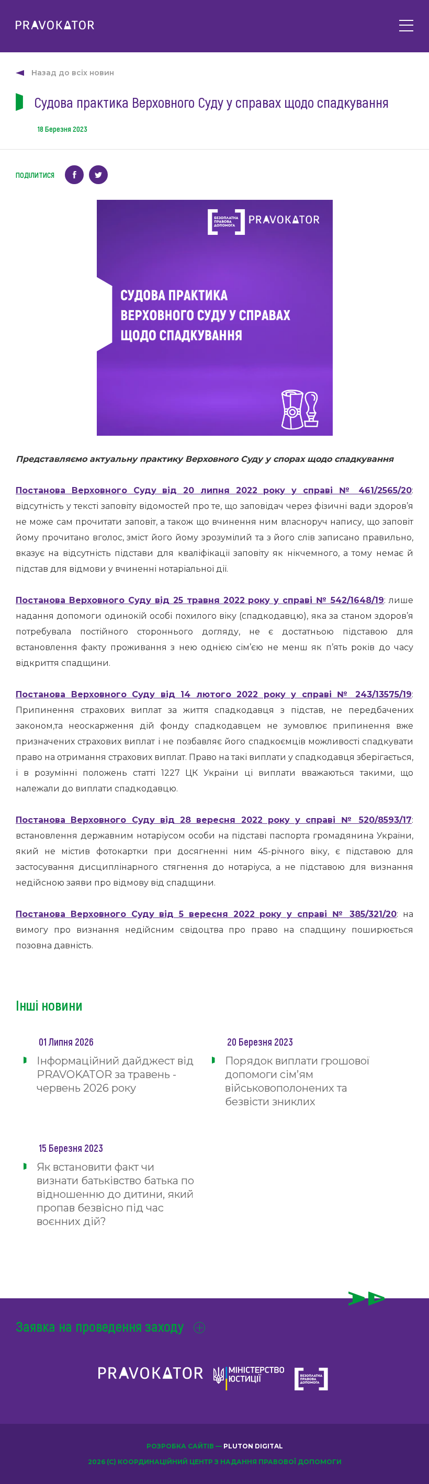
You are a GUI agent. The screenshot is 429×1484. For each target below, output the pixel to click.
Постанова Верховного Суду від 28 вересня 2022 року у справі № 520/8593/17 (214, 820)
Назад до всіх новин (72, 72)
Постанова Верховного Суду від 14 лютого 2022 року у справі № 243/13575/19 (214, 694)
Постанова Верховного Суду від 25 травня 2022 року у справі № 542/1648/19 (200, 600)
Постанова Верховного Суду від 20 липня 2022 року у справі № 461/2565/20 (214, 490)
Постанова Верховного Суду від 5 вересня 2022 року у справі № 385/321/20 (206, 914)
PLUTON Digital (253, 1446)
